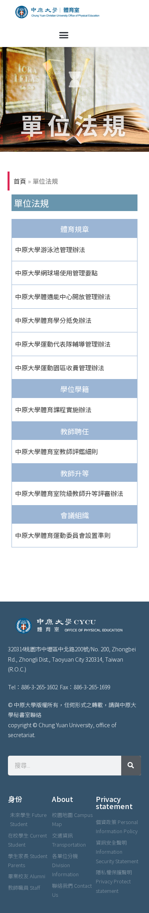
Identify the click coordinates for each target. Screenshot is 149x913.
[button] (64, 35)
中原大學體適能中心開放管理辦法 (62, 296)
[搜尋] (131, 765)
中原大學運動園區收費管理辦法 (59, 367)
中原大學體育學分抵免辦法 (53, 320)
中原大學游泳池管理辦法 (50, 249)
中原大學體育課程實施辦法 (53, 409)
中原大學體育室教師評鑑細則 (56, 451)
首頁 (20, 181)
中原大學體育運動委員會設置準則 (62, 535)
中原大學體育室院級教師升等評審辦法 (69, 493)
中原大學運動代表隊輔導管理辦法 (62, 344)
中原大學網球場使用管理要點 (56, 272)
